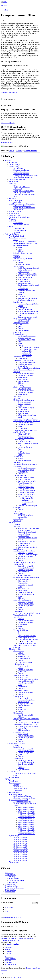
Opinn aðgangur (14, 213)
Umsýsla (20, 306)
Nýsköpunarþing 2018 (20, 847)
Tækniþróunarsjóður (20, 230)
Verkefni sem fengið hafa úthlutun (29, 613)
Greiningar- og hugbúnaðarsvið (23, 191)
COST (15, 240)
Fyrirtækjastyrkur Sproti (26, 487)
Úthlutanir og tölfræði (25, 309)
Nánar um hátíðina (7, 142)
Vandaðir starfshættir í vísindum (19, 217)
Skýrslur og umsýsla (24, 338)
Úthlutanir (12, 219)
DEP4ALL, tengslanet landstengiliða (25, 516)
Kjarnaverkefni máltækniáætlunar (29, 368)
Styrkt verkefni (23, 624)
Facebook (8, 948)
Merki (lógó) (22, 709)
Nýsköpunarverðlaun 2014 (26, 826)
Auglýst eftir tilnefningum (22, 796)
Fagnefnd (21, 262)
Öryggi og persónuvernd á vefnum (22, 938)
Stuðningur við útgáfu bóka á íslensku (26, 719)
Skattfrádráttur (18, 456)
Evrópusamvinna (30, 151)
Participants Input (27, 641)
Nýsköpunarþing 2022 (20, 843)
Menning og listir (15, 649)
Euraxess (16, 255)
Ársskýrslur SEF (23, 588)
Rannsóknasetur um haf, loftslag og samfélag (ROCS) (25, 431)
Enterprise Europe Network (22, 253)
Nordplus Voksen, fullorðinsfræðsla (24, 535)
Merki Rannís (13, 181)
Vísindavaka (13, 781)
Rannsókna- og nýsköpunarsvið (23, 194)
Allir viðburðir (18, 223)
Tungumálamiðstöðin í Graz (22, 615)
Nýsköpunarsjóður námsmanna (23, 400)
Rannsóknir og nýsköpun (17, 238)
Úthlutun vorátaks (24, 730)
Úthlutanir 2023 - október (30, 347)
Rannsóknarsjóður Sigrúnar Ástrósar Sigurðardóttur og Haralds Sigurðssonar (26, 420)
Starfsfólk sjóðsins (24, 264)
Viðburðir (19, 151)
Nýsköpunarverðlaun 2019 (26, 817)
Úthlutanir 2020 (27, 355)
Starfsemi (8, 160)
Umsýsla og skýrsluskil (25, 375)
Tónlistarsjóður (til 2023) (21, 690)
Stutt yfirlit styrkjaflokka (26, 477)
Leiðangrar (21, 296)
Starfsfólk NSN (23, 413)
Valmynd (4, 5)
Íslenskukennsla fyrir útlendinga (24, 551)
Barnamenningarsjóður (21, 675)
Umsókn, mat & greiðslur (26, 700)
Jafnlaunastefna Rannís (21, 172)
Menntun (12, 522)
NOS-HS (16, 398)
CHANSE (16, 511)
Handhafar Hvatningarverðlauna (24, 798)
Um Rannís (13, 162)
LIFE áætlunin (18, 519)
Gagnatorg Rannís (15, 211)
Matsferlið (21, 458)
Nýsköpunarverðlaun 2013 (26, 828)
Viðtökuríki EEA (23, 321)
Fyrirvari (8, 938)
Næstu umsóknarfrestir (20, 225)
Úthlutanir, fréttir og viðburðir (27, 547)
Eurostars (16, 257)
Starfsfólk (12, 183)
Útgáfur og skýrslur (15, 200)
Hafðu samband (10, 959)
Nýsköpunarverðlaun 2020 (26, 815)
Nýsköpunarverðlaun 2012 (26, 830)
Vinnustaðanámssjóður (20, 590)
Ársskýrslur (17, 202)
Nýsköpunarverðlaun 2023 (26, 809)
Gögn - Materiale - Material (27, 636)
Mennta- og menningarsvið (22, 192)
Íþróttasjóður (17, 747)
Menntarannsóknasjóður (21, 379)
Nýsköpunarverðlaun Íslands (18, 800)
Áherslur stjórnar (23, 702)
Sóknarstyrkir (17, 462)
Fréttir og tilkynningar (25, 277)
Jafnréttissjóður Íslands (20, 323)
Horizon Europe (18, 266)
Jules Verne (17, 332)
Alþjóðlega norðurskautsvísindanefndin (22, 204)
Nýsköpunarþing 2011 (20, 860)
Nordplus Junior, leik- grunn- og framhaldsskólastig (28, 529)
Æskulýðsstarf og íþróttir (17, 743)
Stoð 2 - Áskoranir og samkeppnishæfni (25, 271)
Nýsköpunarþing (14, 836)
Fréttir (11, 226)
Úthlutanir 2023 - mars (29, 349)
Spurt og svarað (23, 666)
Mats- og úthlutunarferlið (26, 374)
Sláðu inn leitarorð (7, 902)
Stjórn (20, 247)
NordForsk (17, 396)
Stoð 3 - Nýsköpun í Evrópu (27, 274)
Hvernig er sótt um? (24, 402)
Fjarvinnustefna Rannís (21, 170)
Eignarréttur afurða (24, 770)
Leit (6, 911)
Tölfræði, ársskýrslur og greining (28, 722)
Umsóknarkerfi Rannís (16, 236)
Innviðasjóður (18, 302)
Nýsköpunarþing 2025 (20, 837)
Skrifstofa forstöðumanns (21, 187)
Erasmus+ (16, 524)
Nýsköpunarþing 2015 (20, 852)
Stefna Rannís (18, 168)
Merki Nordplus (23, 545)
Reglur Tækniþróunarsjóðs (26, 494)
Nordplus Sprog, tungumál (26, 541)
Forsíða (11, 151)
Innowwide (17, 521)
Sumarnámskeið (23, 583)
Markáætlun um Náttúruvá (22, 357)
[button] (6, 10)
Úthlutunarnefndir (24, 705)
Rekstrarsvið (17, 189)
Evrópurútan (17, 790)
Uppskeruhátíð (18, 786)
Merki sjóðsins (22, 687)
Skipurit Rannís (14, 164)
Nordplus (16, 526)
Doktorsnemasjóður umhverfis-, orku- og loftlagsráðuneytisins (25, 244)
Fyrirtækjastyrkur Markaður (27, 490)
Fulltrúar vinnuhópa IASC (22, 206)
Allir (15, 185)
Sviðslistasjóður (18, 664)
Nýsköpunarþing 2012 (20, 858)
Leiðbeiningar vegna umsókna (28, 679)
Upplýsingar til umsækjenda (27, 336)
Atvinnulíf (12, 771)
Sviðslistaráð (22, 671)
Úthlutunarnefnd (23, 381)
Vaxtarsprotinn (14, 862)
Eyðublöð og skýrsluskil (26, 492)
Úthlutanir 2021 (27, 353)
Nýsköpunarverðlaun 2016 (26, 822)
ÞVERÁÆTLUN (23, 656)
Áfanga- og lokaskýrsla (25, 704)
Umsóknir (21, 619)
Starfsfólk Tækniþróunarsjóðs (27, 506)
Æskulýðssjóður (18, 758)
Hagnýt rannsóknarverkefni (27, 481)
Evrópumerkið (18, 611)
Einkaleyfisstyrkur (24, 479)
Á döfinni (12, 221)
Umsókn (20, 668)
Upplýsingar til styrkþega (26, 364)
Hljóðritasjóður (18, 713)
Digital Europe (18, 513)
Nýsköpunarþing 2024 (20, 839)
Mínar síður (9, 907)
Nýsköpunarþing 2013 (20, 856)
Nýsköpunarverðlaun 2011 (26, 832)
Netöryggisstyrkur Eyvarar (22, 387)
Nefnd (20, 720)
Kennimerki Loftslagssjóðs (26, 340)
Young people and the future (27, 643)
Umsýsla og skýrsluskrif (26, 737)
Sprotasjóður (17, 617)
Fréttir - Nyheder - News (26, 638)
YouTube (8, 953)
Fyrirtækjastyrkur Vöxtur (26, 489)
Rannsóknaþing (14, 792)
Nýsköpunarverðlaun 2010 (26, 834)
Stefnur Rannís (14, 166)
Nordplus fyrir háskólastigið (27, 532)
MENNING (22, 654)
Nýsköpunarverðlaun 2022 (26, 811)
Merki (20, 294)
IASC (15, 196)
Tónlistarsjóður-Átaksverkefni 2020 (25, 724)
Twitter (7, 949)
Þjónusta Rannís (23, 279)
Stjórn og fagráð (23, 308)
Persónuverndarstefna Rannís (23, 177)
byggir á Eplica (16, 977)
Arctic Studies (18, 549)
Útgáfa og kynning (28, 502)
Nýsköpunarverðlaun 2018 (26, 819)
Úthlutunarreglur (23, 330)
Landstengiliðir (23, 289)
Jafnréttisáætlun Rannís (21, 174)
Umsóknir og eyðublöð (25, 553)
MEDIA (20, 653)
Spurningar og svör (24, 411)
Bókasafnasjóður (19, 732)
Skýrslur (20, 385)
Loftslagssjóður (18, 334)
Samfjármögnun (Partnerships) (28, 298)
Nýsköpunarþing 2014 (20, 854)
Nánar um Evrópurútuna (9, 92)
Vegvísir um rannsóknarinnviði (28, 311)
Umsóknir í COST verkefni (27, 242)
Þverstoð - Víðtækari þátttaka (27, 275)
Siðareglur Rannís (15, 215)
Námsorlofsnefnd (23, 572)
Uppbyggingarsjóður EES (22, 319)
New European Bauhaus (26, 300)
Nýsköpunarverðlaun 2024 (26, 807)
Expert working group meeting (28, 639)
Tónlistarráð (22, 728)
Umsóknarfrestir (14, 777)
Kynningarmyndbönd (25, 460)
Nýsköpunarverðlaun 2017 (26, 820)
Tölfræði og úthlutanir (25, 447)
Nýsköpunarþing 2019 (20, 845)
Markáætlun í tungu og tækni (23, 360)
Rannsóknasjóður (19, 228)
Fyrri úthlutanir (23, 409)
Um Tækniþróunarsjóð (25, 496)
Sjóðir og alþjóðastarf (12, 234)
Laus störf (12, 198)
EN (19, 634)
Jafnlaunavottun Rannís (17, 179)
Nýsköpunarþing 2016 (20, 851)
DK (19, 632)
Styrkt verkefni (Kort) (20, 788)
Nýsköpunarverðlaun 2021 (26, 813)
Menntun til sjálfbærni (20, 630)
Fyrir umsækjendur (24, 281)
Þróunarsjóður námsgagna (22, 600)
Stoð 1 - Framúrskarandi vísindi (28, 268)
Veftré (3, 938)
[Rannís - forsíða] (4, 2)
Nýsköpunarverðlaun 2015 (26, 824)
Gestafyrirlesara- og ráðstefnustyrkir (24, 580)
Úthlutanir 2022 (27, 351)
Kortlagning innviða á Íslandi (27, 317)
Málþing (16, 785)
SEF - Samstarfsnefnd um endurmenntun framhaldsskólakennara (26, 576)
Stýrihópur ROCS (24, 434)
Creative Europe (18, 651)
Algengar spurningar (24, 283)
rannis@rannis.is (13, 944)
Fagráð (20, 249)
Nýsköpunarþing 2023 (20, 841)
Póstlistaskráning (10, 964)
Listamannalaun (18, 696)
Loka (2, 973)
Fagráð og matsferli (24, 404)
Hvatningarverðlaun (15, 794)
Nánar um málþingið (8, 123)
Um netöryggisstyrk (24, 389)
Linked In (8, 951)
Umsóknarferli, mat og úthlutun (28, 304)
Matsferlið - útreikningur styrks (28, 555)
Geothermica (17, 507)
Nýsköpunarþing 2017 (20, 849)
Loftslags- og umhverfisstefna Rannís (25, 176)
